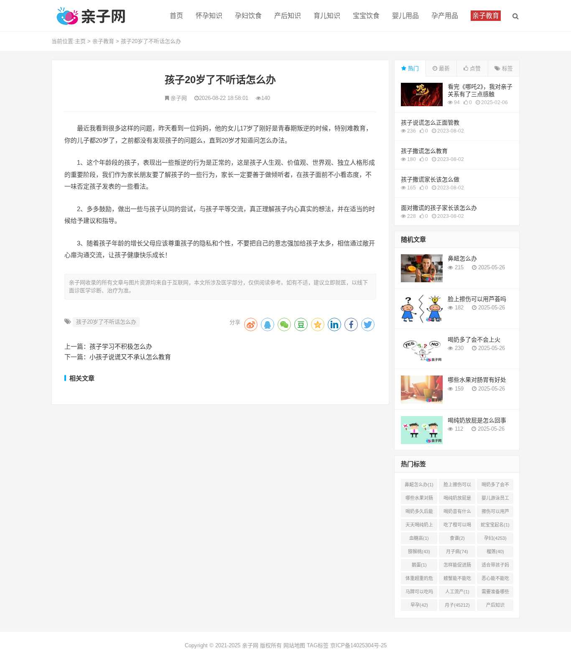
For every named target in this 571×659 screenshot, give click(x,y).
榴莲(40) (495, 551)
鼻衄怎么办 (462, 258)
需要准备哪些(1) (495, 593)
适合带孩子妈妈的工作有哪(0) (495, 566)
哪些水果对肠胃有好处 (477, 379)
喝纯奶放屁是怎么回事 (477, 420)
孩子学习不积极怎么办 (120, 346)
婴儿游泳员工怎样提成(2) (495, 500)
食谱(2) (457, 538)
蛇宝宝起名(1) (495, 524)
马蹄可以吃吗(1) (419, 593)
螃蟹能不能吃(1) (457, 580)
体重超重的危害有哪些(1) (419, 580)
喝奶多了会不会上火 (474, 339)
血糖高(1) (419, 538)
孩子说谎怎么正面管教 (430, 122)
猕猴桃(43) (419, 551)
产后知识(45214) (495, 607)
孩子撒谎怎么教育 (424, 151)
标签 (506, 68)
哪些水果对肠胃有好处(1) (419, 500)
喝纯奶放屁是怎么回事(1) (457, 500)
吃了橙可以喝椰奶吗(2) (457, 526)
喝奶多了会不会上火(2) (495, 486)
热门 (412, 68)
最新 (443, 68)
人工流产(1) (457, 591)
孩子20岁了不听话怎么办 (151, 41)
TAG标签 (318, 645)
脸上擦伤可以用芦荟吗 (477, 299)
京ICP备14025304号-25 (358, 645)
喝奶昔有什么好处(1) (457, 513)
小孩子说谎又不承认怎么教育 (130, 356)
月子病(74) (457, 551)
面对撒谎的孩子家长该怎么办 (439, 207)
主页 (80, 41)
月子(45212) (457, 605)
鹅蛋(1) (419, 564)
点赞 (474, 68)
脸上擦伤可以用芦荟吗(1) (457, 486)
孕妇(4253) (495, 538)
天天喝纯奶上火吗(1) (419, 526)
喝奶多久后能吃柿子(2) (419, 513)
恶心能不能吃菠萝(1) (495, 580)
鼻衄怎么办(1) (419, 484)
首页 (176, 15)
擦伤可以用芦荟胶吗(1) (495, 513)
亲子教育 (103, 41)
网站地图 (294, 645)
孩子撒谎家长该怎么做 (430, 179)
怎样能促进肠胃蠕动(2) (457, 566)
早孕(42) (419, 605)
